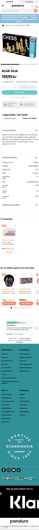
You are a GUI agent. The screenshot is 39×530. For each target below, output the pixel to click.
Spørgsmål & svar (7, 361)
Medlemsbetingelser (26, 367)
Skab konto (23, 361)
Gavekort (22, 415)
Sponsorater (5, 422)
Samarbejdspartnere (8, 411)
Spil (28, 25)
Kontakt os (5, 354)
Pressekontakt (6, 418)
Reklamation (23, 408)
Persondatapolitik (7, 371)
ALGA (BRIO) (33, 166)
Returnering (23, 404)
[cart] (36, 6)
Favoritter (5, 364)
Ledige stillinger (6, 408)
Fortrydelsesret (24, 401)
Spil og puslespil (20, 25)
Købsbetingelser (24, 411)
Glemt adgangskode (26, 364)
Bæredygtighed (6, 398)
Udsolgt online (27, 87)
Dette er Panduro (7, 394)
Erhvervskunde (6, 367)
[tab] (10, 64)
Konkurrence (5, 404)
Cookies (4, 374)
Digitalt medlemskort (26, 357)
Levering (22, 398)
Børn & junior (10, 25)
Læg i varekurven (9, 303)
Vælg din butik (10, 118)
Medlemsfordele (24, 371)
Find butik (5, 357)
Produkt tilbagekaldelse (9, 378)
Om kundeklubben (25, 354)
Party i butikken (6, 415)
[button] (4, 87)
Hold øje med (19, 92)
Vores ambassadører (8, 401)
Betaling (22, 394)
